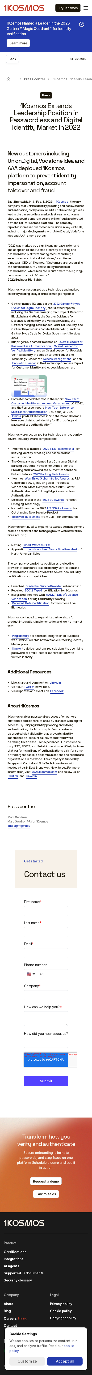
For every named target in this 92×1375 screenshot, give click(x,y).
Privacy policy (61, 1304)
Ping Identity (20, 636)
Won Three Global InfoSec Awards (47, 478)
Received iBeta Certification (30, 603)
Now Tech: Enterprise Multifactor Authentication (42, 410)
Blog (7, 1311)
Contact (10, 1326)
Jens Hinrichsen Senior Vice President (52, 549)
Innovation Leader (24, 363)
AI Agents (11, 1266)
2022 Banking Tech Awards (51, 474)
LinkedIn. (55, 682)
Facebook (56, 691)
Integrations (13, 1259)
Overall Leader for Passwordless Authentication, (47, 344)
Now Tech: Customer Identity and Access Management (45, 401)
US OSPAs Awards (59, 508)
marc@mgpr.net (19, 825)
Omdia (16, 416)
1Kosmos (62, 201)
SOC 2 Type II (34, 590)
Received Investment (26, 516)
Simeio (16, 648)
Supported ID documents (24, 1273)
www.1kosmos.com (44, 772)
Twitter (29, 687)
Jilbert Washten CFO (36, 545)
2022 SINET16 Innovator (58, 448)
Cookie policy (61, 1311)
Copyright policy (63, 1318)
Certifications (15, 1252)
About (8, 1304)
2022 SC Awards (53, 499)
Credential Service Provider (43, 586)
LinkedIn (31, 776)
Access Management (57, 359)
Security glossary (18, 1280)
